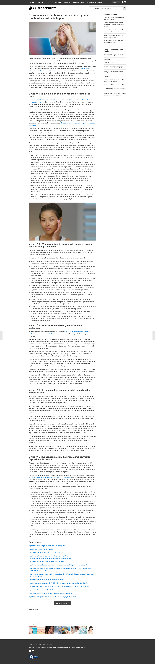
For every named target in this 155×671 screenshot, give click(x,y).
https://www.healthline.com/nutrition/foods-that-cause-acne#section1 (50, 593)
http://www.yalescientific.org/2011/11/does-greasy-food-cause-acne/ (50, 590)
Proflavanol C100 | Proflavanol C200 (114, 85)
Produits (67, 2)
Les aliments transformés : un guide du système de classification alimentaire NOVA (114, 24)
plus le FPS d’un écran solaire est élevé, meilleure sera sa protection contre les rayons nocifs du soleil (59, 332)
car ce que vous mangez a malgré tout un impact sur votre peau (49, 477)
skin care (35, 610)
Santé (48, 2)
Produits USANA (109, 62)
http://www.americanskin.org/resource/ (41, 549)
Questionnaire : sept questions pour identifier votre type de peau (114, 72)
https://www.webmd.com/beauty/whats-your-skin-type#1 (46, 552)
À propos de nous (78, 2)
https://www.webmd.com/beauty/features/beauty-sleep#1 (47, 579)
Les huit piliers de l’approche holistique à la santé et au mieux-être (115, 80)
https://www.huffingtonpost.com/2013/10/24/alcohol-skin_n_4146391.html (52, 597)
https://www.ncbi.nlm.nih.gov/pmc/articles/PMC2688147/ (47, 561)
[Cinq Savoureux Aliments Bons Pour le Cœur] (1, 335)
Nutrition (40, 2)
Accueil (32, 2)
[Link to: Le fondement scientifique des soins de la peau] (49, 630)
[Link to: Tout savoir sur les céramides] (41, 630)
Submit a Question (62, 603)
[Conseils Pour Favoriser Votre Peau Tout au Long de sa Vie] (153, 335)
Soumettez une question (94, 2)
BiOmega (106, 76)
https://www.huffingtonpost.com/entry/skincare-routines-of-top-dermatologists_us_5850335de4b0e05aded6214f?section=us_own (50, 557)
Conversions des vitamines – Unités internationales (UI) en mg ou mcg (113, 54)
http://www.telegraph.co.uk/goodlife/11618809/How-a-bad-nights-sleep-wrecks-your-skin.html (58, 583)
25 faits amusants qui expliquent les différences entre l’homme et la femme (114, 66)
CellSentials (107, 59)
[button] (116, 2)
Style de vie (57, 2)
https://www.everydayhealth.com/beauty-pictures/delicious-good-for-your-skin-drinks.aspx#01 (58, 565)
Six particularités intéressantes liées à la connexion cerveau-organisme (115, 94)
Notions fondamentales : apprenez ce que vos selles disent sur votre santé (114, 89)
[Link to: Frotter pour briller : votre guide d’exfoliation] (92, 630)
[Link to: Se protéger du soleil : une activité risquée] (66, 630)
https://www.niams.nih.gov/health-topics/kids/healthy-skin (47, 546)
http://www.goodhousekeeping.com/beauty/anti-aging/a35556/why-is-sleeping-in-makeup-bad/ (59, 586)
